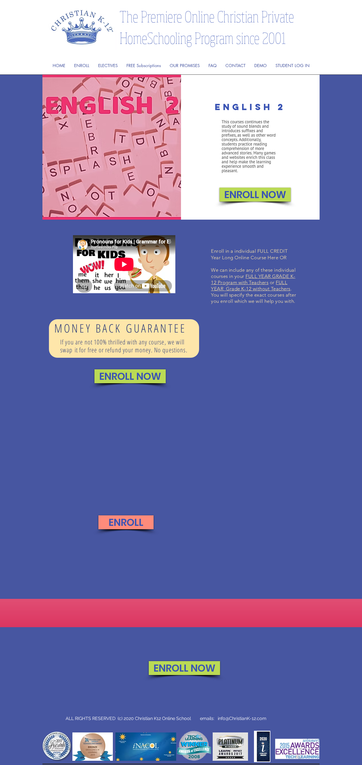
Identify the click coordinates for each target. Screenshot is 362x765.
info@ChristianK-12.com (242, 718)
